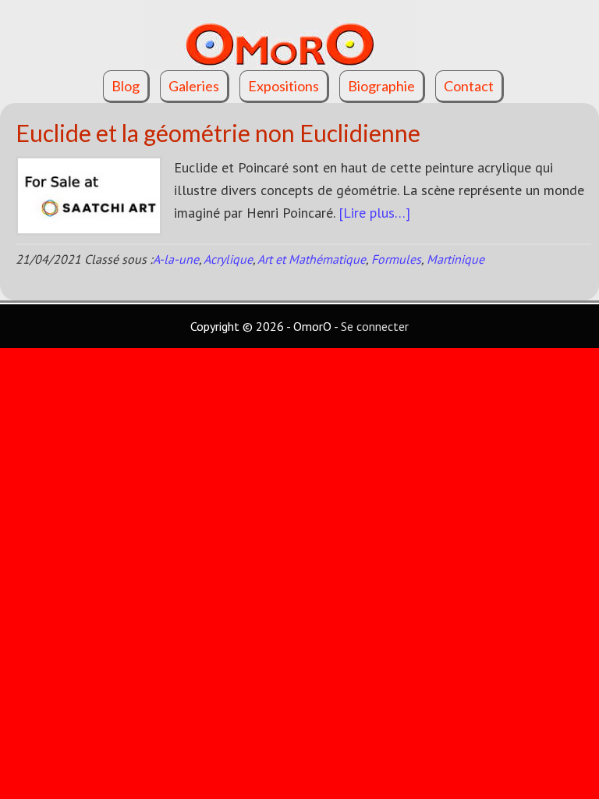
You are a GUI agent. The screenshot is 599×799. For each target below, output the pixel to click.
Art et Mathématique (311, 259)
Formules (396, 259)
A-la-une (176, 259)
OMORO (299, 35)
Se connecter (375, 326)
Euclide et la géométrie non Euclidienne (218, 133)
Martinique (455, 259)
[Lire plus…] (374, 213)
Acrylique (228, 259)
